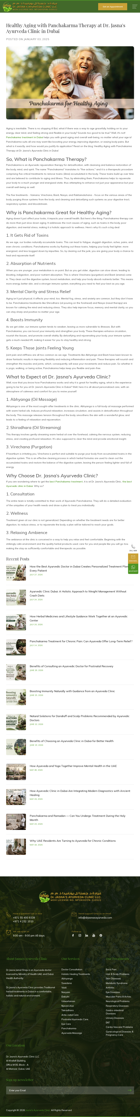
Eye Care (66, 1024)
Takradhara (67, 1010)
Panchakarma (68, 1028)
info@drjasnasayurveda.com (95, 917)
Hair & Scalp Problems (117, 974)
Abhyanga (67, 978)
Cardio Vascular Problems (119, 1027)
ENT (108, 1022)
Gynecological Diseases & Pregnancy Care (119, 1033)
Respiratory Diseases (117, 1005)
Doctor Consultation (71, 969)
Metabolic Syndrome (117, 983)
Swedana (66, 983)
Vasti (64, 987)
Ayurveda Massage (71, 1033)
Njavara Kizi (67, 1005)
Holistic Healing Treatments (75, 974)
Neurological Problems (118, 1001)
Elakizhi (65, 996)
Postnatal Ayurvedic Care (74, 1019)
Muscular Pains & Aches (118, 996)
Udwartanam (68, 1001)
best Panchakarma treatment (66, 481)
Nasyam (65, 992)
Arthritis (110, 987)
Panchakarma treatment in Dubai (24, 137)
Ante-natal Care (70, 1015)
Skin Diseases (113, 978)
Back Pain (111, 969)
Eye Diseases (113, 992)
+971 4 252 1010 (23, 921)
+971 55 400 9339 (24, 917)
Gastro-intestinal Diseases (115, 1012)
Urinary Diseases (115, 1018)
